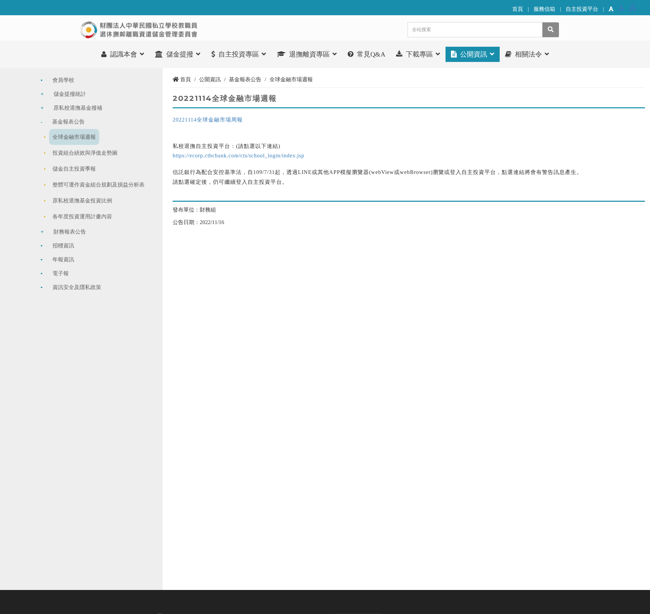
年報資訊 (63, 259)
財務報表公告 (69, 232)
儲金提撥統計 (69, 94)
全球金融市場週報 (74, 137)
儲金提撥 (180, 54)
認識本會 (123, 54)
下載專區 (419, 54)
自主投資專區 (239, 54)
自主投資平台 (582, 9)
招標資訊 (63, 245)
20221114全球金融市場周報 (208, 120)
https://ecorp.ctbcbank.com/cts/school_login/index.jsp (238, 155)
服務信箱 (544, 9)
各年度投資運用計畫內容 (82, 216)
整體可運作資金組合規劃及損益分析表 (98, 185)
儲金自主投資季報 (74, 169)
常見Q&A (370, 54)
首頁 (517, 9)
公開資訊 (473, 54)
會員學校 (63, 80)
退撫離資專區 (309, 54)
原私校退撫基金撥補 (77, 108)
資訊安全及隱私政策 (76, 287)
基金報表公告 (68, 122)
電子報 (60, 273)
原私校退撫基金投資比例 (82, 200)
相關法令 (528, 54)
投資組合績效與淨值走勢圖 (84, 153)
